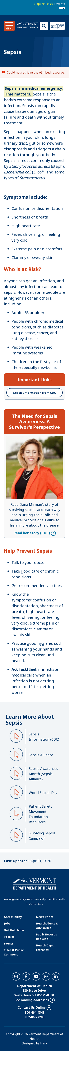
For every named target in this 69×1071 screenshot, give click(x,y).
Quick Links (45, 4)
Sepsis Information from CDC (34, 392)
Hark (43, 1043)
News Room (44, 917)
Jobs (7, 923)
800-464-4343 (34, 1012)
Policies (9, 937)
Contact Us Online (32, 1007)
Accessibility (13, 917)
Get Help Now (14, 930)
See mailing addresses (32, 1000)
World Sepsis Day (43, 792)
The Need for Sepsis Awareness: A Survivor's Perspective (34, 421)
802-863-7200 (34, 1017)
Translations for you (57, 26)
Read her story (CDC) (31, 438)
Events (60, 4)
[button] (9, 26)
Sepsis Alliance (41, 755)
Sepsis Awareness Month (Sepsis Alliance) (43, 773)
